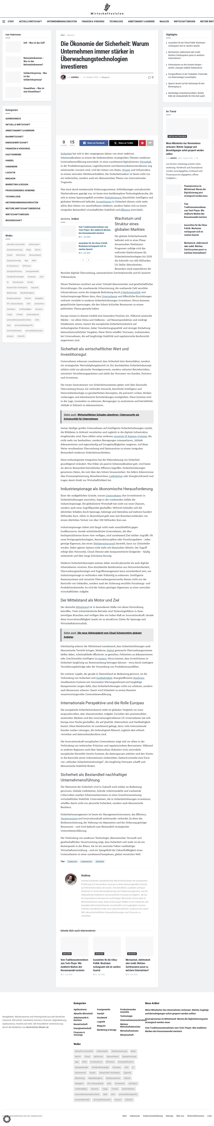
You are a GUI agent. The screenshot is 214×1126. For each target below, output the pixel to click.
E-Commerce (13, 266)
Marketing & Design (16, 184)
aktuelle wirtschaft (16, 244)
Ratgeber (39, 298)
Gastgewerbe (13, 154)
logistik (34, 288)
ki (8, 282)
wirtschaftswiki (14, 331)
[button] (7, 1119)
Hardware (138, 678)
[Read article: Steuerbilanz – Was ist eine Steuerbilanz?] (13, 92)
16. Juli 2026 (132, 975)
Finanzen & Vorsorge (93, 21)
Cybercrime (72, 861)
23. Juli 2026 (85, 253)
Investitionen (104, 201)
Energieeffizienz (14, 271)
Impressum (135, 1116)
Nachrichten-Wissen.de (37, 1027)
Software (11, 309)
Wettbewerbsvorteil (104, 543)
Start (11, 21)
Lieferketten (116, 476)
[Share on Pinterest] (142, 143)
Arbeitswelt (34, 244)
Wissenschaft (13, 220)
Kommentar (18, 282)
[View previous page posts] (83, 260)
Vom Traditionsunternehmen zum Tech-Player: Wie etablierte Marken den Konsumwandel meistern (95, 230)
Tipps (9, 315)
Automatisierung (14, 250)
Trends (19, 315)
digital (110, 650)
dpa (26, 261)
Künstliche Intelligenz (17, 288)
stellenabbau (25, 309)
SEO (29, 304)
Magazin (164, 21)
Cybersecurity (86, 861)
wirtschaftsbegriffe (24, 325)
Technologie (116, 21)
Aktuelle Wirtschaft (30, 21)
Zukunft (21, 336)
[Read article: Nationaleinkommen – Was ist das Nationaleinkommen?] (13, 62)
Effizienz (125, 209)
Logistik (10, 172)
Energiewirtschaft (16, 142)
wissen (10, 336)
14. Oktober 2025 (90, 77)
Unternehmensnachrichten (62, 21)
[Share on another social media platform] (150, 143)
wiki (9, 325)
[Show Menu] (3, 21)
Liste (209, 1116)
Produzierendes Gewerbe (20, 190)
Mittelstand (82, 607)
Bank (28, 250)
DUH (34, 261)
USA (37, 320)
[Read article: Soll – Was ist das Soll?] (13, 47)
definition (20, 255)
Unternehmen (109, 296)
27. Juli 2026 (85, 237)
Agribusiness (13, 118)
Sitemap (169, 1116)
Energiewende (32, 271)
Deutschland (35, 255)
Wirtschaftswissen (184, 21)
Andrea (75, 77)
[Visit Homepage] (107, 9)
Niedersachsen (14, 298)
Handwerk (11, 166)
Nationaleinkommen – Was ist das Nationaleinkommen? (33, 61)
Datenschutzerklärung (153, 1116)
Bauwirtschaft (14, 136)
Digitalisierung (113, 197)
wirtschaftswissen (34, 331)
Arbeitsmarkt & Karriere (141, 21)
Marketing (11, 293)
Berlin (38, 250)
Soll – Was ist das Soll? (34, 42)
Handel (9, 160)
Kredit (30, 282)
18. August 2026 (186, 158)
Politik (28, 298)
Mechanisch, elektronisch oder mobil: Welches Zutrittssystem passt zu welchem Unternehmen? (186, 55)
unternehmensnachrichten (19, 320)
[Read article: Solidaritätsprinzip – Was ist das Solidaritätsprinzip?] (13, 77)
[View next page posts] (88, 260)
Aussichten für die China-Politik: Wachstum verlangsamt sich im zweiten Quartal (93, 246)
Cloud (9, 255)
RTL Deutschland (15, 304)
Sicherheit (66, 153)
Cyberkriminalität (131, 292)
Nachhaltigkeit (104, 678)
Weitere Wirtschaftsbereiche (22, 208)
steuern (102, 658)
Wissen (126, 170)
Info (41, 277)
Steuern (39, 309)
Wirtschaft (145, 161)
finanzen (32, 277)
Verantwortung (69, 818)
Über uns (180, 1116)
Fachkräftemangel (15, 277)
